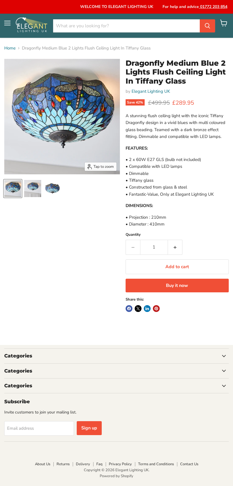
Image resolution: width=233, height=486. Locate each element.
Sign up (89, 428)
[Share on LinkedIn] (147, 308)
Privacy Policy (120, 464)
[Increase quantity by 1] (175, 247)
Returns (63, 464)
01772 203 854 (213, 6)
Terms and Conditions (156, 464)
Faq (99, 464)
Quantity (133, 235)
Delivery (83, 464)
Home (10, 48)
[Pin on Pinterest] (156, 308)
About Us (42, 464)
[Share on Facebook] (129, 308)
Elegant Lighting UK (151, 91)
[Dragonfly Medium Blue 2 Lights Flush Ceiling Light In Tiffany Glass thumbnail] (13, 188)
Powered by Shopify (116, 476)
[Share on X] (138, 308)
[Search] (207, 25)
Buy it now (177, 285)
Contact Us (189, 464)
